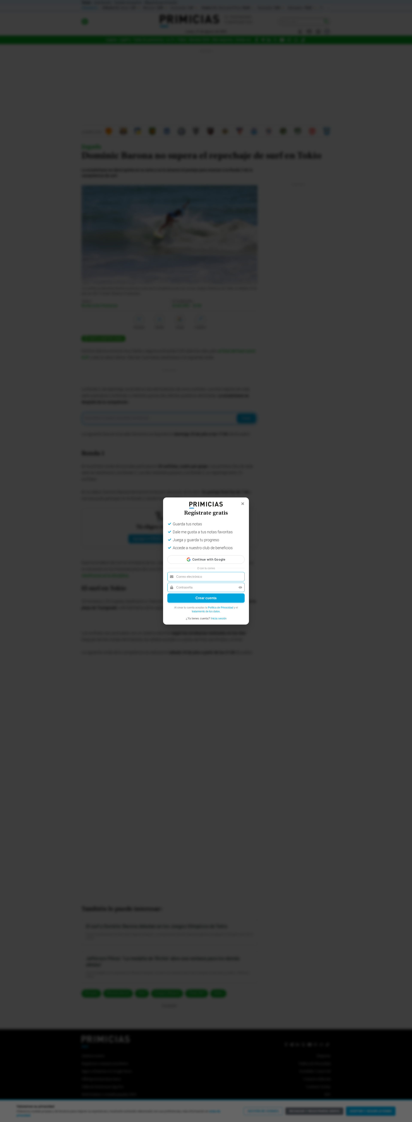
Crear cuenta (206, 598)
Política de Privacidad (220, 607)
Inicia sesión (218, 618)
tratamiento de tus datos (206, 611)
